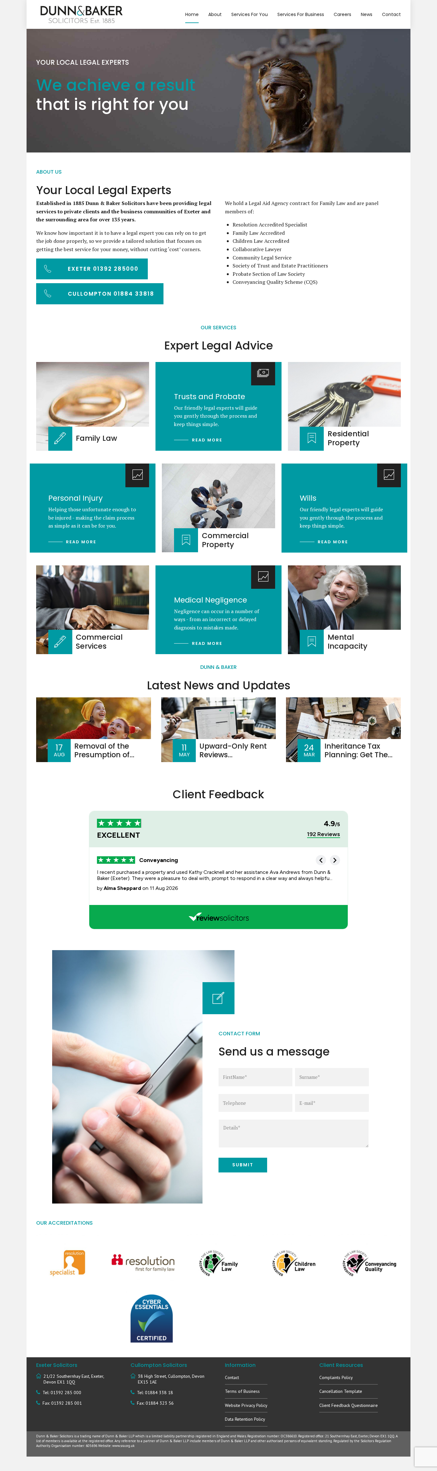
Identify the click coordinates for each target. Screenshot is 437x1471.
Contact (391, 14)
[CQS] (369, 1263)
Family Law (96, 438)
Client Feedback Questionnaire (348, 1405)
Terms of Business (242, 1391)
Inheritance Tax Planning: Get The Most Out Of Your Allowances (356, 759)
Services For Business (300, 14)
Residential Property (348, 438)
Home (192, 14)
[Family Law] (218, 1263)
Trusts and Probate (209, 396)
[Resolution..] (143, 1263)
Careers (342, 14)
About (215, 14)
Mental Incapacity (348, 641)
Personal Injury (75, 498)
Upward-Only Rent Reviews (233, 750)
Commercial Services (99, 641)
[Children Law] (294, 1263)
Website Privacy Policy (246, 1405)
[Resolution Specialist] (67, 1263)
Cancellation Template (340, 1391)
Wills (308, 498)
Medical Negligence (210, 600)
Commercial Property (225, 540)
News (366, 14)
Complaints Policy (336, 1377)
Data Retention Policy (245, 1419)
